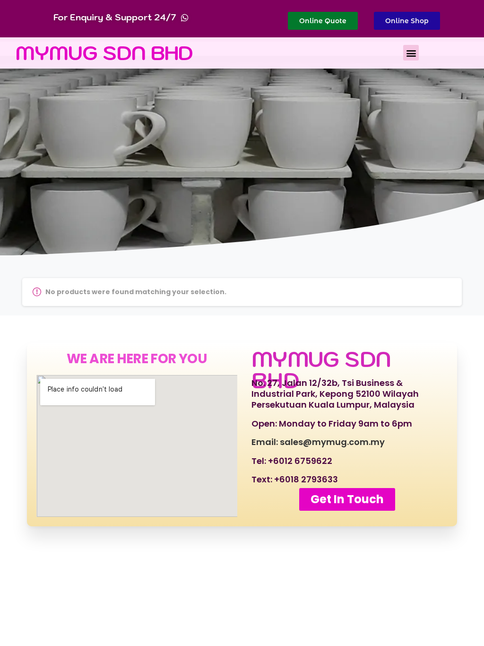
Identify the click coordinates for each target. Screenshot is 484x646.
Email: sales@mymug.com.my (318, 442)
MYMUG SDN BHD (104, 53)
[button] (411, 53)
